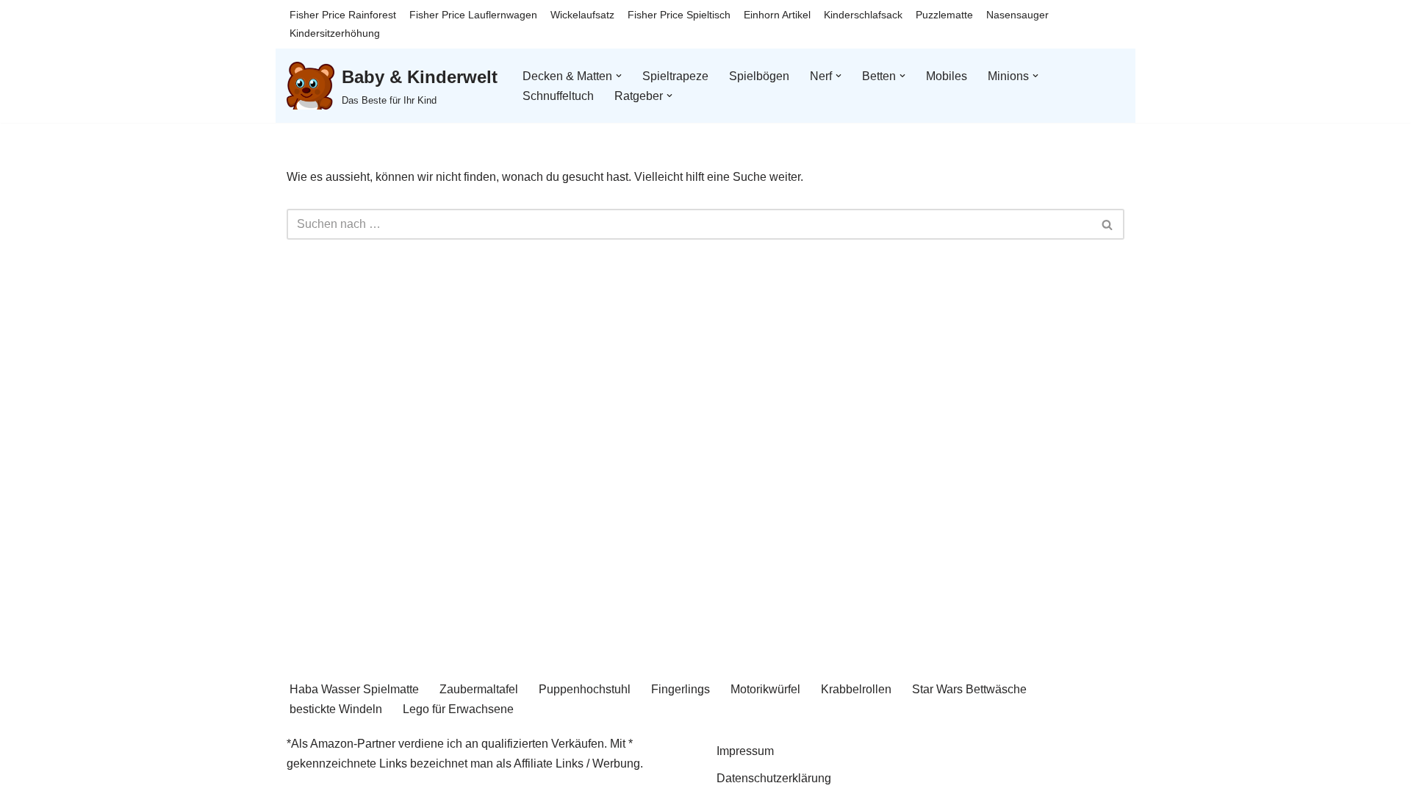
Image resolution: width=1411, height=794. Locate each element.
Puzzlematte (944, 15)
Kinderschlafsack (863, 15)
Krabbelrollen (856, 689)
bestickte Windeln (336, 709)
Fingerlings (680, 689)
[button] (619, 76)
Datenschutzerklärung (774, 778)
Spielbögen (759, 76)
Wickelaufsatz (582, 15)
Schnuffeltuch (558, 96)
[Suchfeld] (1107, 224)
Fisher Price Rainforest (343, 15)
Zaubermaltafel (478, 689)
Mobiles (946, 76)
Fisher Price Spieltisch (679, 15)
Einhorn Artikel (777, 15)
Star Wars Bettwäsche (969, 689)
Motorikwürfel (765, 689)
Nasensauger (1017, 15)
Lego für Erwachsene (458, 709)
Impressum (745, 751)
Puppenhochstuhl (585, 689)
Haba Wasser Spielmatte (354, 689)
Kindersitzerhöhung (335, 33)
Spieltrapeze (675, 76)
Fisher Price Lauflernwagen (473, 15)
